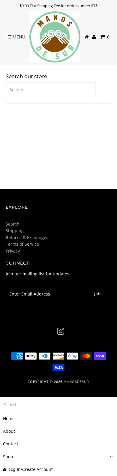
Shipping (15, 230)
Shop (8, 456)
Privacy (13, 251)
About (9, 431)
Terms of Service (22, 244)
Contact (10, 444)
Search (13, 224)
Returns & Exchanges (27, 237)
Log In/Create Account (31, 469)
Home (9, 418)
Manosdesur (76, 381)
